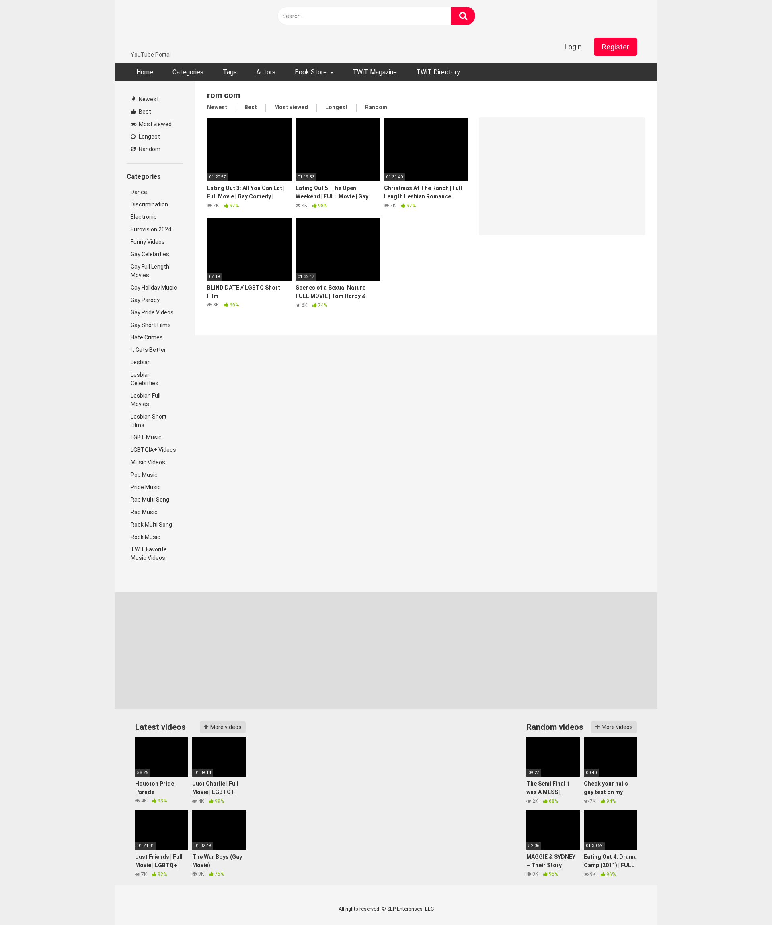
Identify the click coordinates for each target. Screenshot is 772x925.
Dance (139, 192)
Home (144, 72)
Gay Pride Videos (152, 312)
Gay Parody (145, 300)
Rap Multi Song (150, 499)
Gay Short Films (151, 325)
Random (149, 149)
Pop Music (144, 475)
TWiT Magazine (375, 72)
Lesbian (141, 362)
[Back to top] (745, 900)
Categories (187, 72)
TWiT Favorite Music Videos (149, 553)
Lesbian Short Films (148, 420)
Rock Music (145, 537)
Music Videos (148, 462)
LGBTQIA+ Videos (153, 450)
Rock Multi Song (151, 524)
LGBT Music (146, 437)
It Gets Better (148, 350)
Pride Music (146, 487)
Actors (265, 72)
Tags (230, 72)
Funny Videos (148, 242)
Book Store (311, 72)
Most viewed (155, 124)
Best (144, 111)
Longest (149, 136)
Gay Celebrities (150, 254)
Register (615, 47)
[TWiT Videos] (179, 25)
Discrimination (149, 204)
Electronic (144, 217)
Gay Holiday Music (154, 287)
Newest (148, 99)
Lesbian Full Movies (145, 399)
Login (573, 47)
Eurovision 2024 (151, 229)
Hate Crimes (147, 337)
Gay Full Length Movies (150, 270)
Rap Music (144, 512)
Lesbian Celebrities (144, 379)
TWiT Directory (438, 72)
